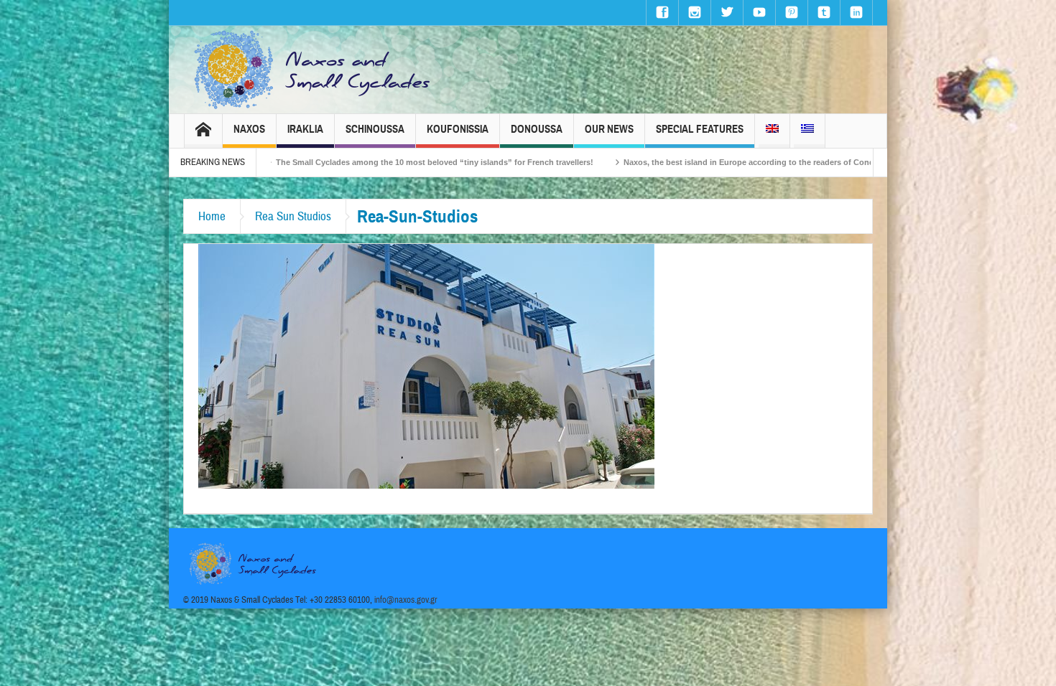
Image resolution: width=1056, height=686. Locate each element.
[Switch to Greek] (807, 131)
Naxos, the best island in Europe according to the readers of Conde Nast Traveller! (722, 162)
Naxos (249, 129)
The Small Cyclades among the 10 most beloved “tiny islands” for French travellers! (378, 162)
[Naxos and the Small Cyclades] (313, 69)
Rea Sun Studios (293, 216)
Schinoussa (375, 129)
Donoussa (536, 129)
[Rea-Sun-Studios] (426, 365)
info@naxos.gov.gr (405, 600)
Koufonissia (457, 129)
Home (212, 216)
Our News (609, 129)
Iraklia (305, 129)
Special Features (700, 129)
